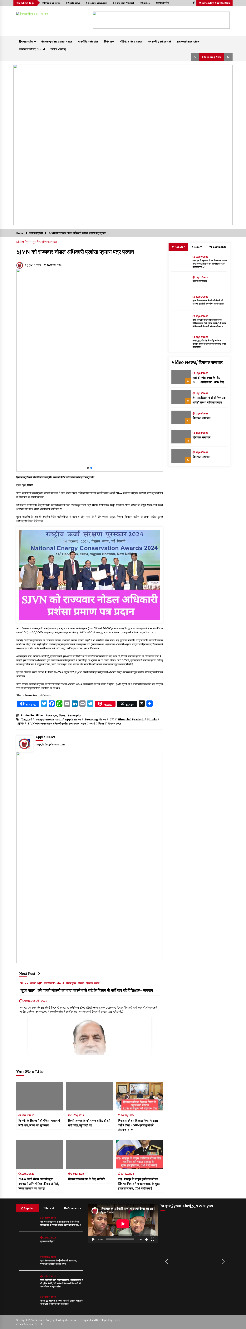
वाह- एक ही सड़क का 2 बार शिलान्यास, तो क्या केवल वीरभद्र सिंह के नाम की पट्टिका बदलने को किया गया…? (210, 263)
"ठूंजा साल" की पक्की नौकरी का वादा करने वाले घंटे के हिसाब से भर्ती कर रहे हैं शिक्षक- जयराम (86, 990)
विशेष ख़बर (109, 41)
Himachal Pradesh (131, 719)
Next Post (27, 974)
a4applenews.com (49, 719)
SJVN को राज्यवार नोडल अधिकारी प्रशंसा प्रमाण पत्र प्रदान (75, 251)
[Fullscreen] (153, 1239)
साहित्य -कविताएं (58, 49)
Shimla (152, 719)
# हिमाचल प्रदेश (162, 2)
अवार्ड (92, 723)
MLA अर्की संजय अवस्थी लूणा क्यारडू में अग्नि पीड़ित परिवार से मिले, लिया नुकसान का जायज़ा (38, 1183)
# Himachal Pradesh (124, 2)
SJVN (20, 723)
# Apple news (73, 2)
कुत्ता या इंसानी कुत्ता (200, 281)
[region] (161, 20)
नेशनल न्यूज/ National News (56, 41)
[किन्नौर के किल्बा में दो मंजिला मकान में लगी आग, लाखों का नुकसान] (39, 1096)
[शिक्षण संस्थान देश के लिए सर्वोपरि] (89, 1154)
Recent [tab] (198, 247)
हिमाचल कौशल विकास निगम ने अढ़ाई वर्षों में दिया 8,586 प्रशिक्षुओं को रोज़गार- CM (138, 1125)
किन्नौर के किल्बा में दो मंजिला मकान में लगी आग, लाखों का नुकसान (39, 1123)
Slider (20, 242)
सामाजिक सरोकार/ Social (32, 49)
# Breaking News (51, 2)
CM (112, 719)
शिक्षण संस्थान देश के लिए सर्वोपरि (86, 1179)
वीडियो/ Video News (131, 41)
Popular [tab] (179, 247)
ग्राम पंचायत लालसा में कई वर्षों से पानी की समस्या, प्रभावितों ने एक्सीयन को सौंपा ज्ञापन (208, 302)
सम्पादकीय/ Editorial (159, 41)
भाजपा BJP (36, 983)
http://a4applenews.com (50, 744)
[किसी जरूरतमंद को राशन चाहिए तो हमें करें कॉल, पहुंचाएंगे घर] (89, 1096)
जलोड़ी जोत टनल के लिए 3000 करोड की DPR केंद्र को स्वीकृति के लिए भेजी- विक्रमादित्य (209, 380)
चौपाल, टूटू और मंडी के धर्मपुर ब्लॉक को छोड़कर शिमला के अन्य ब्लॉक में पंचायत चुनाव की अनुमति (209, 343)
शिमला (40, 242)
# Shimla (145, 2)
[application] (123, 1223)
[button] (99, 20)
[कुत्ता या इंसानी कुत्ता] (181, 281)
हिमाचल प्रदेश (26, 41)
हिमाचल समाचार (201, 418)
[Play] (93, 1239)
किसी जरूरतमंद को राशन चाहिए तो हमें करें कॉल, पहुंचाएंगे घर (89, 1123)
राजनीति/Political (54, 983)
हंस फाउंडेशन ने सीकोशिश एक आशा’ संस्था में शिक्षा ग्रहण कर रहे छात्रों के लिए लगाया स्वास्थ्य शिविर (209, 400)
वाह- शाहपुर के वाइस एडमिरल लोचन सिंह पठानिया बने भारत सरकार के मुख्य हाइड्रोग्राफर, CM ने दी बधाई (139, 1183)
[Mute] (146, 1239)
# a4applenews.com (96, 2)
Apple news (73, 719)
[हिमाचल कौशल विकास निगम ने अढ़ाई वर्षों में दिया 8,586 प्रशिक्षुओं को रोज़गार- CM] (139, 1096)
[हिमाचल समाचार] (181, 417)
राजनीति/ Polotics (88, 41)
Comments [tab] (219, 247)
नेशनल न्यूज (31, 242)
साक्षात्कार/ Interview (188, 41)
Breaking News (95, 719)
